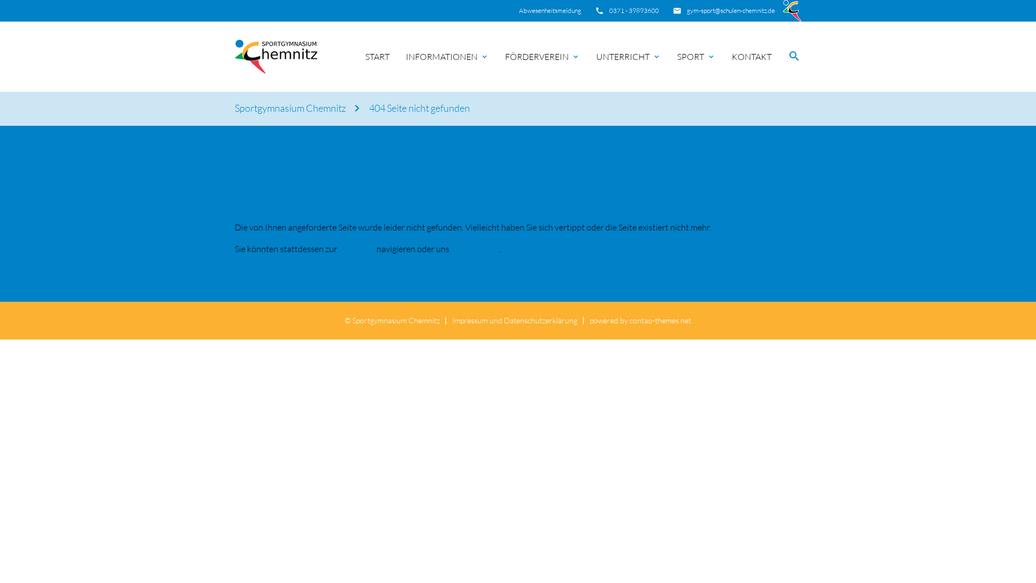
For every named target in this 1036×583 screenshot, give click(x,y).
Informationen (442, 56)
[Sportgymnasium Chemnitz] (276, 56)
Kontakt (752, 56)
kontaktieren (475, 248)
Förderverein (537, 56)
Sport (690, 56)
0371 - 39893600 (634, 10)
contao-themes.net (660, 320)
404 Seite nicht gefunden (419, 108)
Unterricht (623, 56)
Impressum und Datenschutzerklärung (514, 320)
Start (377, 56)
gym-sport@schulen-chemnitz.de (731, 10)
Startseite (357, 248)
